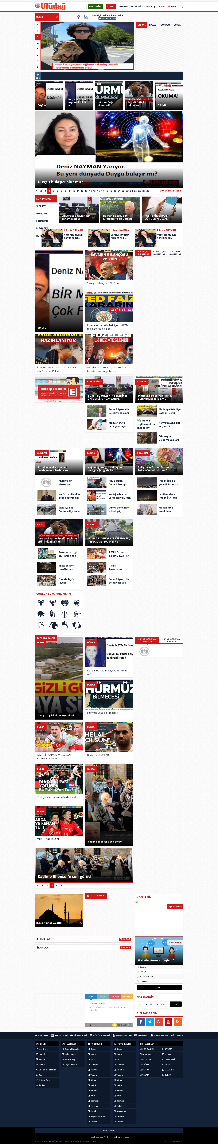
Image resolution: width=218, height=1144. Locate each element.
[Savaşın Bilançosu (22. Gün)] (109, 265)
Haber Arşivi (70, 1054)
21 (119, 190)
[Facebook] (141, 1022)
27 (143, 190)
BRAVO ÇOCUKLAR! (98, 755)
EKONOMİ (42, 221)
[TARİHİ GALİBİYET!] (59, 821)
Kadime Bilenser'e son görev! (105, 841)
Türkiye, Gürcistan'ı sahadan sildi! (57, 797)
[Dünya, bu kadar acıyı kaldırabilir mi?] (109, 652)
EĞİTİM (145, 1069)
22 (123, 190)
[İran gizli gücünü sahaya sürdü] (59, 678)
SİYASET (153, 24)
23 (127, 190)
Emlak (119, 1106)
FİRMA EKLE (125, 939)
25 (135, 190)
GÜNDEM (165, 24)
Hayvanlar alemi (98, 1116)
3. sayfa (93, 1069)
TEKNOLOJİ (169, 1059)
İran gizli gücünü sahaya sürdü (56, 715)
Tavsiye (143, 972)
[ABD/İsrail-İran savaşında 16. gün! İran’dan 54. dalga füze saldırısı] (109, 349)
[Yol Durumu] (78, 17)
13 (86, 190)
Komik (93, 1111)
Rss (40, 1075)
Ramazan (120, 1116)
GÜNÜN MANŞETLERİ (171, 190)
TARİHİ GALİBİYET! (48, 839)
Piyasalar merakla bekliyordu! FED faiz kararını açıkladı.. (107, 327)
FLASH (40, 642)
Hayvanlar (121, 1111)
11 (78, 190)
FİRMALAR (44, 939)
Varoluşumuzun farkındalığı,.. (73, 236)
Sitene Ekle (44, 1080)
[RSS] (178, 1022)
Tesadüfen (144, 981)
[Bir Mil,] (59, 291)
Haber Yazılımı (109, 1130)
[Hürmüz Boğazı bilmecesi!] (109, 694)
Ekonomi (94, 1064)
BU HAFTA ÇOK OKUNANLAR (159, 252)
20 (115, 190)
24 (131, 190)
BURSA (177, 24)
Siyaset (93, 1054)
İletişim (42, 1085)
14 (90, 190)
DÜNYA (91, 453)
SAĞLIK (145, 1064)
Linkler (42, 1064)
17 (102, 190)
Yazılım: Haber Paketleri (173, 1141)
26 (139, 190)
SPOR (40, 524)
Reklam (143, 967)
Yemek (93, 1121)
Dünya (93, 1080)
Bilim (92, 1095)
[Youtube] (168, 1022)
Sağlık (93, 1085)
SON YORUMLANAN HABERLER (147, 640)
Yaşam (93, 1075)
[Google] (159, 1022)
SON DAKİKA (141, 24)
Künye (42, 1059)
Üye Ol (41, 1054)
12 (82, 190)
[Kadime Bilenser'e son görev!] (109, 805)
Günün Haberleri (72, 1049)
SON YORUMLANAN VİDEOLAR (171, 640)
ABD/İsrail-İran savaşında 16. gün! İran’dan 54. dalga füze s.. (107, 369)
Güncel (93, 1049)
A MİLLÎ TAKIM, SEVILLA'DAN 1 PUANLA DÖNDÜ (55, 756)
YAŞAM (145, 1075)
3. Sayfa (120, 1069)
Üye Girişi (43, 1049)
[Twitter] (150, 1022)
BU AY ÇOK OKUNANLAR (175, 252)
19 (110, 190)
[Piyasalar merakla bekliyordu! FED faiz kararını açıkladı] (109, 307)
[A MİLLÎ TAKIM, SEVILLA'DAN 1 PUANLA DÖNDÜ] (59, 737)
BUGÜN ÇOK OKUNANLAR (143, 252)
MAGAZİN (42, 228)
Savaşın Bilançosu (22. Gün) (103, 283)
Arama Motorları (146, 976)
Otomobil (94, 1100)
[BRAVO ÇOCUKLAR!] (109, 737)
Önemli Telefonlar (47, 1069)
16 (98, 190)
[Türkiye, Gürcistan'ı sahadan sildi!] (59, 779)
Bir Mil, (42, 327)
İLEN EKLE (125, 947)
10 (74, 190)
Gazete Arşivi (70, 1059)
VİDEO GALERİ (47, 638)
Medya (93, 1090)
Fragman (94, 1106)
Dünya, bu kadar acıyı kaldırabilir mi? (107, 672)
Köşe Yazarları (71, 1064)
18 (106, 190)
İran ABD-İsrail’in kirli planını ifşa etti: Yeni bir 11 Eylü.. (56, 369)
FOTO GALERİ (97, 895)
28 (147, 190)
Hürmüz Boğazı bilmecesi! (102, 712)
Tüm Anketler (175, 942)
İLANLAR (42, 947)
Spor (92, 1059)
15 (94, 190)
